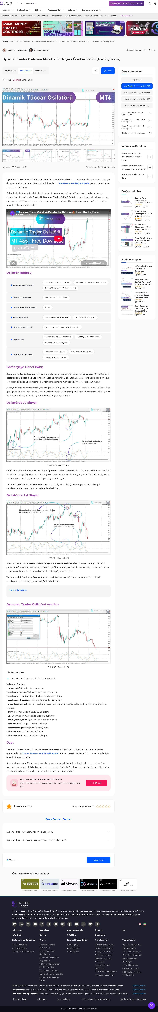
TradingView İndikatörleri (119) (137, 99)
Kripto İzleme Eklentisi (49, 970)
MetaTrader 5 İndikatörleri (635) (137, 92)
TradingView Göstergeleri (23, 952)
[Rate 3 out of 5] (103, 806)
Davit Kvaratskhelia (20, 50)
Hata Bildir (16, 935)
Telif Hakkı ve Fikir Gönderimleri (96, 999)
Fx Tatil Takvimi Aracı (104, 948)
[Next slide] (154, 28)
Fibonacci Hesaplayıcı (104, 975)
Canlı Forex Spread (130, 968)
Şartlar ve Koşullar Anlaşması (133, 999)
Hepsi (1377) (137, 80)
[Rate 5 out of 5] (109, 806)
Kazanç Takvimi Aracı (104, 952)
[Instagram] (62, 924)
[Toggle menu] (151, 1005)
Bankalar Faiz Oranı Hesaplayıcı (103, 960)
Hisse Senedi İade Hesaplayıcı (129, 960)
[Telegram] (48, 924)
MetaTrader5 (40, 71)
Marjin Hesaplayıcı (130, 965)
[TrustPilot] (97, 924)
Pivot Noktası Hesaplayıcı (106, 971)
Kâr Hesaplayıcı (129, 948)
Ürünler (18, 42)
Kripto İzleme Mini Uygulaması (47, 952)
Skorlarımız (100, 935)
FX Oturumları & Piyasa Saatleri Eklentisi (50, 965)
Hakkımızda (17, 930)
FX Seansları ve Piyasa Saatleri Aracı (131, 973)
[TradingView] (14, 924)
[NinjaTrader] (90, 924)
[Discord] (55, 924)
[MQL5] (21, 924)
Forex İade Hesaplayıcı (132, 952)
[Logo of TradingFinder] (6, 3)
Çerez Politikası (64, 999)
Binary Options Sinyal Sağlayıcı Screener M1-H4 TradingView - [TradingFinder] (142, 298)
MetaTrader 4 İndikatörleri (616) (137, 86)
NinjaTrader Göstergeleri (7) (137, 105)
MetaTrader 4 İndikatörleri (45, 42)
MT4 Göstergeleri (19, 945)
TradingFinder (7, 42)
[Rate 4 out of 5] (106, 806)
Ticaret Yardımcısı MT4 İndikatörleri (40, 753)
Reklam (43, 935)
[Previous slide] (3, 28)
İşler (124, 930)
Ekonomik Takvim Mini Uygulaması (49, 959)
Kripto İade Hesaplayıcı (132, 955)
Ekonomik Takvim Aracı (105, 945)
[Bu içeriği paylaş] (95, 70)
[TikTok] (42, 924)
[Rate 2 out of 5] (100, 806)
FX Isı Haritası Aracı (103, 955)
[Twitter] (28, 924)
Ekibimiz (98, 930)
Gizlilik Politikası (19, 999)
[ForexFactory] (76, 924)
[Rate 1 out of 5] (97, 806)
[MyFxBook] (83, 924)
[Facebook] (69, 924)
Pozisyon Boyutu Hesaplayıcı (102, 966)
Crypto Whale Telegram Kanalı (50, 979)
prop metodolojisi (75, 930)
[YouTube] (35, 924)
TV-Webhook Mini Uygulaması (47, 946)
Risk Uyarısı (42, 999)
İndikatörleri (28, 42)
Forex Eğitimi (73, 945)
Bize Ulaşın (44, 930)
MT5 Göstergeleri (19, 948)
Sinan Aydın (46, 50)
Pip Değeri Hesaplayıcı (132, 945)
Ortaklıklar (72, 935)
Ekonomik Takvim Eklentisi (51, 974)
